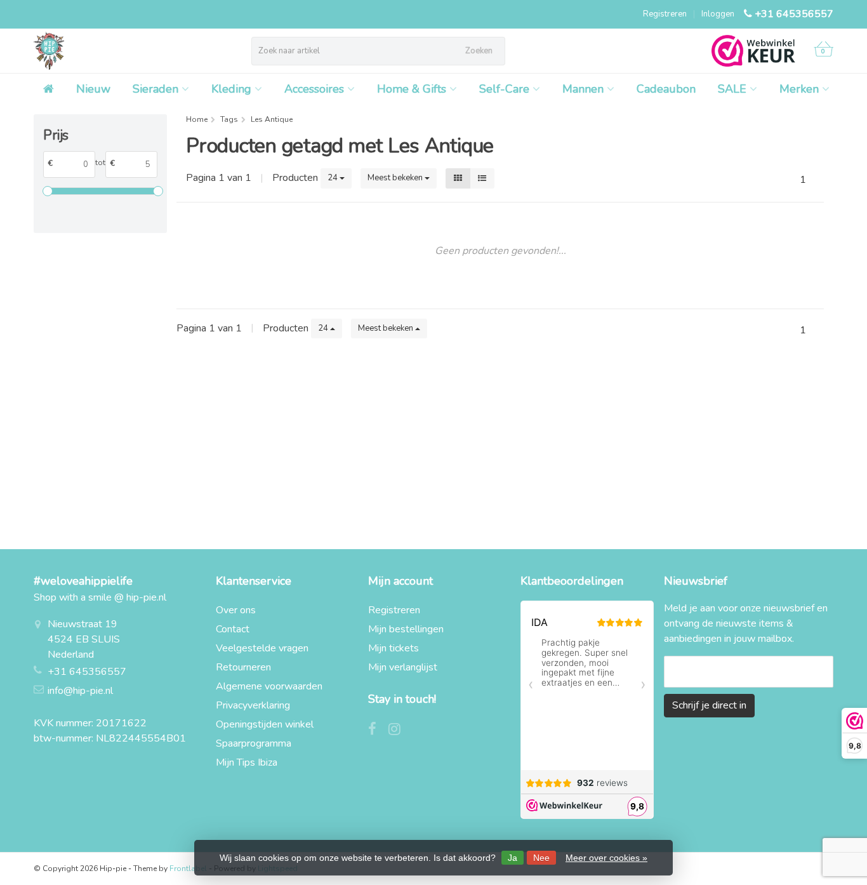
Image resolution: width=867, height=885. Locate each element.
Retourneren (243, 667)
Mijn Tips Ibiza (246, 762)
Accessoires (314, 88)
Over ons (236, 610)
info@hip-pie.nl (80, 691)
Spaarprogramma (253, 743)
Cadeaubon (666, 88)
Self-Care (504, 88)
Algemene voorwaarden (269, 686)
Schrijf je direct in (709, 705)
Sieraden (155, 88)
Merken (799, 88)
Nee (541, 858)
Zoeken (479, 51)
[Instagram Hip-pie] (399, 731)
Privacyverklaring (253, 705)
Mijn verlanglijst (402, 667)
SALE (732, 88)
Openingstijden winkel (265, 724)
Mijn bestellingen (406, 629)
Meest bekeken (396, 177)
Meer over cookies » (606, 858)
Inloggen (717, 14)
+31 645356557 (794, 14)
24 (334, 177)
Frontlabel (188, 868)
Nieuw (93, 88)
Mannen (583, 88)
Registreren (665, 14)
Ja (512, 858)
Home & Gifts (411, 88)
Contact (232, 629)
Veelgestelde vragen (262, 648)
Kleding (231, 88)
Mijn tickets (393, 648)
